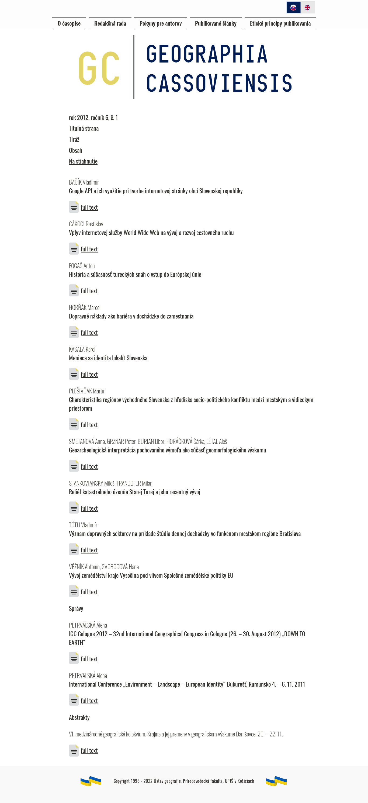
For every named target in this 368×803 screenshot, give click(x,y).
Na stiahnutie (83, 161)
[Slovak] (293, 7)
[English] (307, 7)
